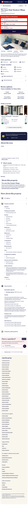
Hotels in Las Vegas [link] (5, 362)
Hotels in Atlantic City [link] (6, 398)
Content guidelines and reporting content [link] (10, 475)
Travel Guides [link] (4, 486)
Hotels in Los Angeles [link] (6, 379)
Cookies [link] (3, 471)
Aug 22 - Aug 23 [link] (7, 93)
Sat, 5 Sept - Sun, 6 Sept (9, 24)
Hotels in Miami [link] (5, 381)
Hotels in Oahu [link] (5, 436)
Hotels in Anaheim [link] (5, 408)
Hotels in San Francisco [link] (6, 377)
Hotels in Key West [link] (5, 400)
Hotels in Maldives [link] (5, 422)
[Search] (24, 346)
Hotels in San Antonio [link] (6, 393)
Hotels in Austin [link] (5, 389)
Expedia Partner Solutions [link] (7, 457)
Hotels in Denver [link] (5, 385)
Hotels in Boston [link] (5, 395)
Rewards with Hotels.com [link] (7, 489)
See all (2, 73)
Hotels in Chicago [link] (5, 366)
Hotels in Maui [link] (4, 430)
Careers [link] (3, 484)
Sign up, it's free (14, 137)
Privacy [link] (3, 469)
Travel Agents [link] (4, 461)
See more (3, 176)
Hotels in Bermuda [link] (5, 424)
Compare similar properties (15, 127)
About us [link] (4, 482)
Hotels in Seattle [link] (5, 406)
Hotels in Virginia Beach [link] (6, 404)
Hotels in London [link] (5, 402)
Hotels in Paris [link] (4, 383)
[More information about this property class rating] (5, 11)
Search (14, 31)
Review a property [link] (5, 450)
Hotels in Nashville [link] (5, 375)
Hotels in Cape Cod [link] (5, 438)
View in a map (5, 159)
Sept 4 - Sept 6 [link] (21, 98)
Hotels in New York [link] (5, 364)
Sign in (8, 137)
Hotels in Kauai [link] (5, 434)
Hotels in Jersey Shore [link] (6, 428)
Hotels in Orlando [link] (5, 368)
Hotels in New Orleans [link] (6, 371)
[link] (26, 6)
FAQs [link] (3, 446)
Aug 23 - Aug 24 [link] (20, 93)
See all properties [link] (7, 5)
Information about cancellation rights (10, 188)
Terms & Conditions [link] (6, 467)
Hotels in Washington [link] (6, 387)
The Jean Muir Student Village (11, 20)
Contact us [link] (4, 448)
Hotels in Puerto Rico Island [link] (7, 432)
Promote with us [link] (5, 459)
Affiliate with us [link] (5, 455)
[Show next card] (26, 42)
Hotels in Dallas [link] (5, 410)
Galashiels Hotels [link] (8, 351)
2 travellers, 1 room (8, 28)
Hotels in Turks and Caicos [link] (7, 417)
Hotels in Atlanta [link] (5, 391)
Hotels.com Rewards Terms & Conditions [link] (10, 477)
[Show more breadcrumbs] (2, 352)
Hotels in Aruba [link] (5, 415)
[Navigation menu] (25, 1)
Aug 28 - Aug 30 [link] (7, 98)
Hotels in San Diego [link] (6, 373)
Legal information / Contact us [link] (8, 473)
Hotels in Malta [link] (5, 426)
